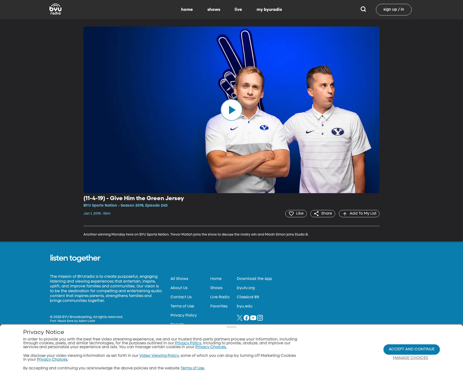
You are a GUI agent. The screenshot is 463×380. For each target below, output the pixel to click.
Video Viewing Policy (159, 356)
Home (216, 279)
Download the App (254, 279)
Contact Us (180, 297)
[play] (231, 110)
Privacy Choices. (211, 347)
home (187, 9)
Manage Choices (410, 358)
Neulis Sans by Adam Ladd (76, 321)
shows (213, 9)
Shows (216, 288)
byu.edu (244, 306)
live (238, 9)
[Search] (363, 9)
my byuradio (269, 9)
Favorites (218, 306)
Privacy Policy (183, 316)
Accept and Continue (412, 349)
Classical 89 (248, 297)
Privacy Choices (52, 360)
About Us (178, 288)
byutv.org (246, 288)
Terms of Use (182, 306)
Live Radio (220, 297)
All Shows (179, 279)
